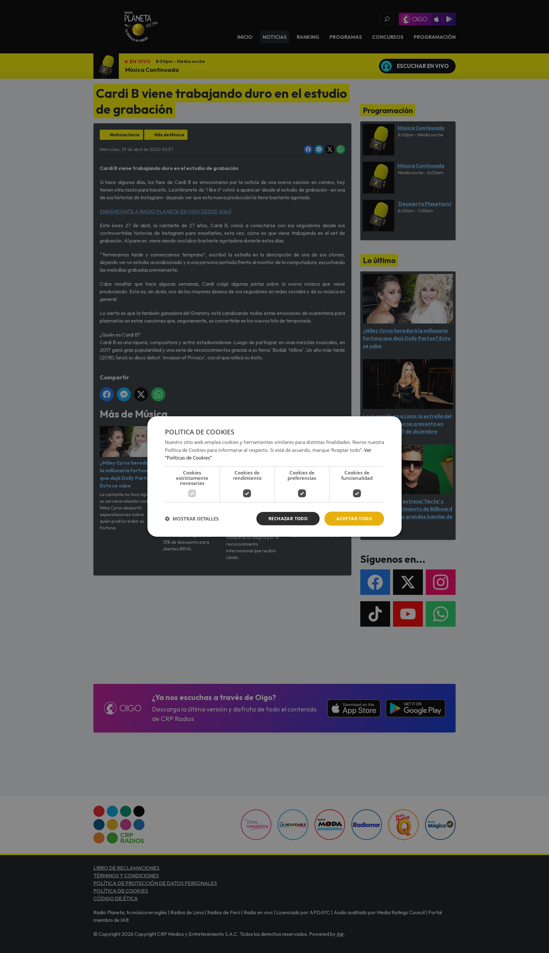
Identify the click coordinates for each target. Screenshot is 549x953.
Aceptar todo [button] (354, 518)
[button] (192, 518)
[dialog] (274, 476)
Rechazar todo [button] (288, 518)
